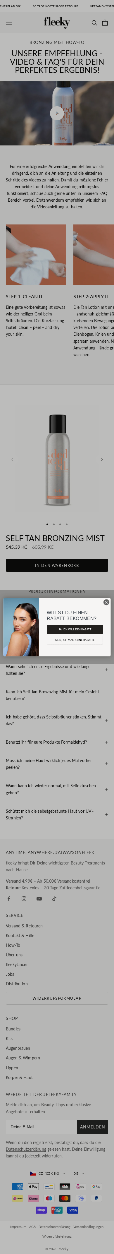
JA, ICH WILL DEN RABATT (75, 629)
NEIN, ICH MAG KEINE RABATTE (75, 639)
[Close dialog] (106, 602)
